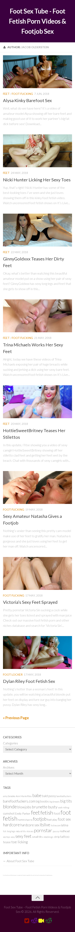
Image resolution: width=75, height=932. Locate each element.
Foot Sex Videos (39, 875)
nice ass (29, 831)
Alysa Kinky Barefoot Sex (27, 100)
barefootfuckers (63, 796)
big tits (66, 801)
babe (36, 795)
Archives (8, 767)
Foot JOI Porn (11, 875)
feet (35, 812)
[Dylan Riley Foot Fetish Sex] (37, 652)
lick (4, 831)
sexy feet (23, 836)
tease (7, 842)
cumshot (9, 813)
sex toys (6, 837)
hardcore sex (29, 825)
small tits (37, 836)
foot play (52, 819)
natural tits (21, 831)
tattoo (64, 836)
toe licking (19, 842)
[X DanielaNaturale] (27, 921)
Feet (6, 93)
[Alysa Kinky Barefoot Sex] (37, 71)
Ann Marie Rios (24, 796)
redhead (65, 831)
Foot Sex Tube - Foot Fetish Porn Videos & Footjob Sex (37, 21)
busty (52, 807)
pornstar (43, 830)
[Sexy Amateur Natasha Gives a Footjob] (37, 487)
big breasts (54, 801)
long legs (11, 831)
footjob (40, 819)
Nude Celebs (17, 875)
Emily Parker (22, 813)
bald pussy (49, 796)
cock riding (63, 807)
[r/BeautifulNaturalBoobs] (48, 921)
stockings (48, 836)
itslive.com (55, 825)
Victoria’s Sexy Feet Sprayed (30, 602)
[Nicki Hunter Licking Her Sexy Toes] (37, 150)
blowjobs (24, 807)
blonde (10, 806)
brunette (39, 806)
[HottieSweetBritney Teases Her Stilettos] (37, 401)
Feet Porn (5, 875)
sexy (13, 837)
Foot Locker (13, 674)
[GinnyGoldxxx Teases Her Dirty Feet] (37, 230)
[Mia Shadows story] (34, 921)
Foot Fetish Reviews (47, 875)
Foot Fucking (22, 93)
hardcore (11, 824)
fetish (46, 812)
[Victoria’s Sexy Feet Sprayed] (37, 573)
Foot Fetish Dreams (24, 875)
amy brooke (9, 796)
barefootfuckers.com (19, 801)
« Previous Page (16, 718)
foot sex (64, 819)
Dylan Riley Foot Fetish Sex (29, 681)
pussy (56, 831)
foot (57, 813)
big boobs (42, 801)
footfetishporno (25, 819)
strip (57, 836)
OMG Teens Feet (32, 875)
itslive (45, 824)
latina (64, 825)
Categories (10, 743)
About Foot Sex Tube (20, 861)
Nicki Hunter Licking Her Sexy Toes (37, 179)
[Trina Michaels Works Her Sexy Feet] (37, 315)
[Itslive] (41, 921)
